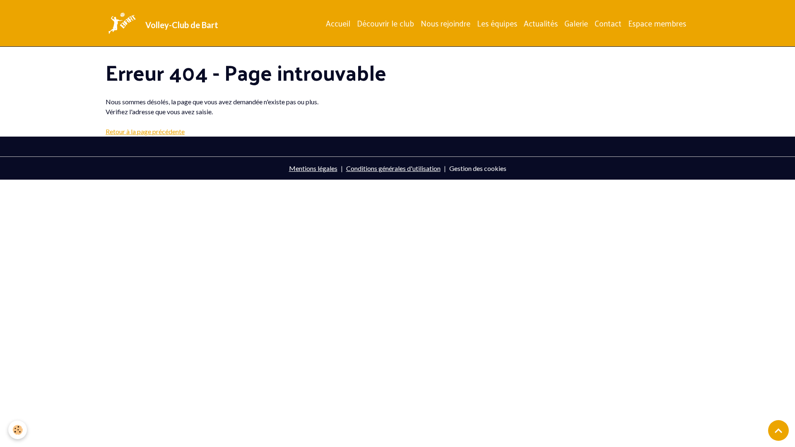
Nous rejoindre (445, 23)
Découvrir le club (385, 23)
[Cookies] (17, 430)
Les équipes (497, 23)
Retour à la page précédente (145, 131)
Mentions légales (313, 168)
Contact (608, 23)
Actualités (541, 23)
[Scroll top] (778, 430)
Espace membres (657, 23)
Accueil (338, 23)
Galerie (576, 23)
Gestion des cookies (477, 168)
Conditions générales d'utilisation (393, 168)
